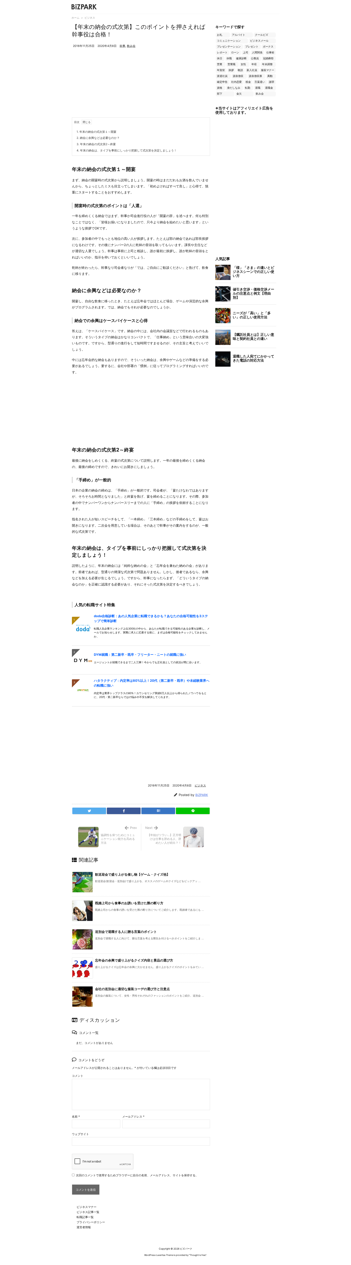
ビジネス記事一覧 (88, 1212)
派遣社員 (222, 76)
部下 (219, 93)
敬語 (240, 70)
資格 (219, 87)
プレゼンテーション (229, 46)
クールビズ (261, 34)
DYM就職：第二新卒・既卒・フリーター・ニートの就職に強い (140, 654)
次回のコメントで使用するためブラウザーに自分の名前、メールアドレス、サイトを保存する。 (137, 1175)
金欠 (239, 93)
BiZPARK (201, 795)
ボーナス (268, 46)
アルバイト (238, 34)
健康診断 (241, 58)
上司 (245, 52)
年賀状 (221, 70)
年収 (254, 64)
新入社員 (252, 70)
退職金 (269, 87)
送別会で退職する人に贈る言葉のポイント (126, 932)
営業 (219, 64)
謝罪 (271, 81)
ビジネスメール (259, 40)
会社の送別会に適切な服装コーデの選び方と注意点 (132, 989)
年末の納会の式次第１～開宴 (96, 131)
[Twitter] (89, 811)
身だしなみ (233, 87)
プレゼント (251, 46)
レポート (222, 52)
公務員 (255, 58)
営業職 (231, 64)
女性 (243, 64)
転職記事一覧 (85, 1217)
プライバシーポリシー (91, 1222)
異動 (270, 76)
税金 (248, 81)
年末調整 (267, 64)
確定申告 (222, 81)
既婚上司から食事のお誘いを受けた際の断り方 (129, 903)
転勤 (247, 87)
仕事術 (270, 52)
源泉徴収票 (255, 76)
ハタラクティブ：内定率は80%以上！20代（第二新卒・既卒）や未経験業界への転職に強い (151, 682)
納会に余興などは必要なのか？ (98, 137)
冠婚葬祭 (268, 58)
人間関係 (257, 52)
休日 (219, 58)
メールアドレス (133, 1116)
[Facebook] (124, 811)
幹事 (122, 46)
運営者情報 (84, 1227)
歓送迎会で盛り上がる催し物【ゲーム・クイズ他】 (132, 874)
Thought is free (198, 1255)
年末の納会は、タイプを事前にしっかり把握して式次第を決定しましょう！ (127, 150)
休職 (229, 58)
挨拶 (231, 70)
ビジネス (89, 17)
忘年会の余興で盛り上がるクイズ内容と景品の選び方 (134, 960)
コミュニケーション (229, 40)
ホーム (75, 17)
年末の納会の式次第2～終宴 (96, 144)
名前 (76, 1116)
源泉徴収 (238, 76)
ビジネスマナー (86, 1207)
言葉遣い (260, 81)
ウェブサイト (80, 1134)
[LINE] (193, 811)
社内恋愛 (236, 81)
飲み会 (131, 46)
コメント (77, 1075)
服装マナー (267, 70)
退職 (257, 87)
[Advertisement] (141, 86)
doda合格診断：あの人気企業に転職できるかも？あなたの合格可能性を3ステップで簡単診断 (151, 618)
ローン (235, 52)
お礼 (219, 34)
